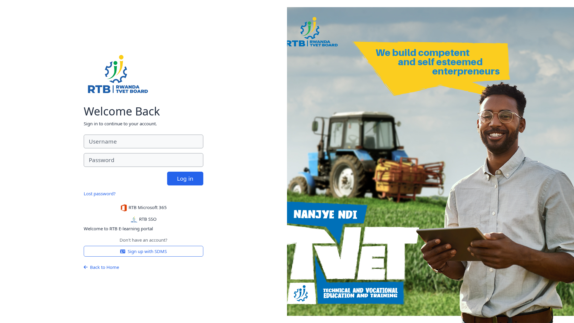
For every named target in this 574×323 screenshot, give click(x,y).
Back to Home (104, 267)
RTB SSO (147, 219)
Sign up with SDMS (147, 251)
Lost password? (100, 193)
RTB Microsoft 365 (147, 207)
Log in (185, 178)
